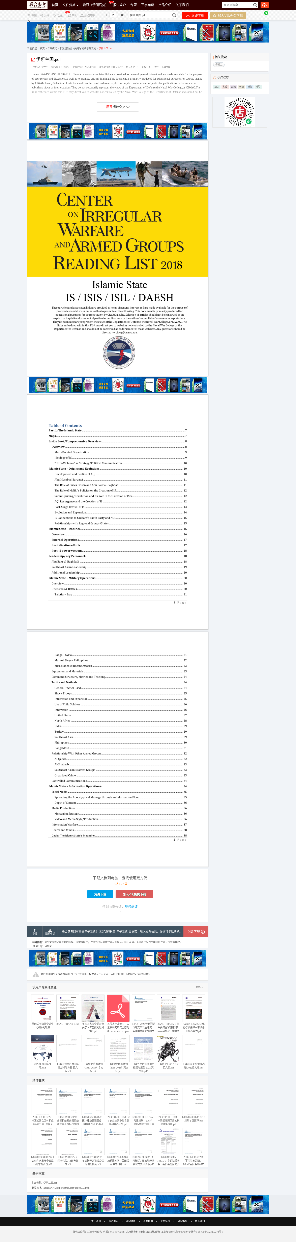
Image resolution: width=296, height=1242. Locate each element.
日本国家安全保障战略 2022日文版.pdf (194, 1066)
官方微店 (58, 15)
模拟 (249, 86)
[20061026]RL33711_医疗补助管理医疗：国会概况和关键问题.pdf (93, 1122)
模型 (258, 86)
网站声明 (113, 1221)
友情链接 (165, 1221)
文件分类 (69, 5)
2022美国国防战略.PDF (42, 1066)
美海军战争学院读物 (85, 48)
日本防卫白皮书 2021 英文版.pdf (168, 1066)
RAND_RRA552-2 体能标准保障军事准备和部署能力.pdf (194, 1028)
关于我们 (182, 5)
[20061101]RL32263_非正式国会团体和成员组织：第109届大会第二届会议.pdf (43, 1122)
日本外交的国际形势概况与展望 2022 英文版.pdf (143, 1068)
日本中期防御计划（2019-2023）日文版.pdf (93, 1068)
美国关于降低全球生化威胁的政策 (43, 1026)
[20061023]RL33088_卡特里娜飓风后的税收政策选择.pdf (168, 1121)
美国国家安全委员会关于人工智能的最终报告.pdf (93, 1028)
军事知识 (147, 5)
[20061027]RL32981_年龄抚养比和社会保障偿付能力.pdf (93, 1161)
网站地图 (131, 1221)
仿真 (241, 86)
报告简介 (119, 5)
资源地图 (148, 1221)
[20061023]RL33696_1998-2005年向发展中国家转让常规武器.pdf (44, 1161)
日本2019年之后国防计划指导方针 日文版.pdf (68, 1068)
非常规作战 (66, 48)
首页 (55, 5)
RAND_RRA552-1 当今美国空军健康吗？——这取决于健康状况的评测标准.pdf (168, 1029)
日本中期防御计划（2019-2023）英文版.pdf (118, 1068)
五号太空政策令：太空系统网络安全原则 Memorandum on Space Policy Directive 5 (118, 1029)
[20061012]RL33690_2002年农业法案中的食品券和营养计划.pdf (120, 1121)
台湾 (233, 86)
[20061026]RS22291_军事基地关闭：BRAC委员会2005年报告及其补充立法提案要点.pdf (194, 1164)
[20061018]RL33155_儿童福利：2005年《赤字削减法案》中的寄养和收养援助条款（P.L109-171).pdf (143, 1124)
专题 (133, 5)
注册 (252, 13)
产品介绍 (164, 5)
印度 (225, 86)
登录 (260, 13)
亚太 (216, 86)
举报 (34, 933)
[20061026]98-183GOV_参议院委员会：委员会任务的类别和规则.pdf (168, 1162)
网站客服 (182, 1221)
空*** (44, 67)
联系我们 (200, 1221)
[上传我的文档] (265, 5)
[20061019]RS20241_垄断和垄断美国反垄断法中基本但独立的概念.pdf (68, 1122)
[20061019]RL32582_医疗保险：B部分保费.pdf (68, 1161)
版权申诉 (50, 933)
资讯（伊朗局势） (96, 5)
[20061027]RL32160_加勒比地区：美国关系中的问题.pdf (118, 1161)
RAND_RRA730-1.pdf (67, 1024)
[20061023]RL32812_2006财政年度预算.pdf (195, 1119)
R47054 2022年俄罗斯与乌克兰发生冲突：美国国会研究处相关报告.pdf (143, 1029)
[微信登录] (266, 13)
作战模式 (52, 48)
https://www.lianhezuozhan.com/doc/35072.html (66, 1187)
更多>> (199, 987)
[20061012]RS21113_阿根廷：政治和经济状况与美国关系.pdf (143, 1161)
